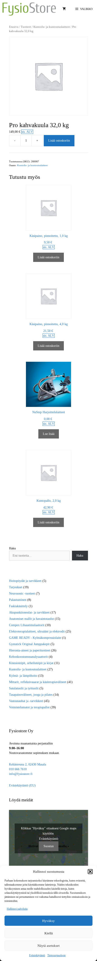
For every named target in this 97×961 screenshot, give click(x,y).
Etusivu (13, 26)
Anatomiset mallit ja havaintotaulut (31, 618)
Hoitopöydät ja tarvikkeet (25, 581)
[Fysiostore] (29, 9)
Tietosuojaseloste (56, 955)
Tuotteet (26, 26)
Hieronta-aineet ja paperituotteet (29, 650)
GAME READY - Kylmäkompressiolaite (35, 637)
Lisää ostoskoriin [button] (48, 257)
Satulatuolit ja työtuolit (24, 688)
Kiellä (48, 933)
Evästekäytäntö (37, 955)
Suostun (49, 846)
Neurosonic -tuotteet (22, 593)
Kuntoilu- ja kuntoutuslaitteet (51, 26)
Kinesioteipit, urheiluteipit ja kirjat (31, 663)
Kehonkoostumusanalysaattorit (28, 656)
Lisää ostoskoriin (59, 140)
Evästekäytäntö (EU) (22, 785)
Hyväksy (48, 921)
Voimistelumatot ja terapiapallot (29, 707)
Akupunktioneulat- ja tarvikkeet (29, 612)
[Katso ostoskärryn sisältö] (64, 9)
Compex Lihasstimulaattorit (26, 625)
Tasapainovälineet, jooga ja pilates (31, 694)
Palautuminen (17, 600)
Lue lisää (48, 434)
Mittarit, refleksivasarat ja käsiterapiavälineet (37, 682)
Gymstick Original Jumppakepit (29, 644)
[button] (90, 871)
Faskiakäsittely (18, 606)
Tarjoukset (15, 587)
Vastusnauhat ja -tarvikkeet (26, 701)
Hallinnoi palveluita (17, 908)
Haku (12, 548)
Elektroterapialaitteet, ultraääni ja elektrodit (37, 631)
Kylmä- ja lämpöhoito (23, 675)
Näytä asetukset (48, 945)
